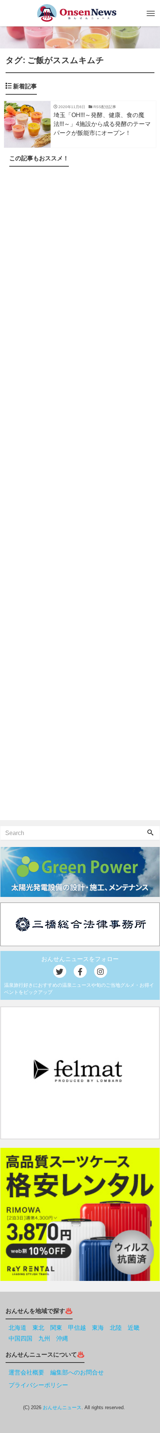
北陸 (116, 1328)
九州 (44, 1338)
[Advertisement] (80, 495)
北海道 (17, 1328)
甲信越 (77, 1328)
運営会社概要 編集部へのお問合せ (56, 1372)
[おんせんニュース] (76, 13)
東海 (98, 1328)
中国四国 (20, 1338)
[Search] (150, 833)
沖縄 (62, 1338)
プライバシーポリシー (38, 1385)
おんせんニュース (62, 1407)
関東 (56, 1328)
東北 (38, 1328)
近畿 (134, 1328)
